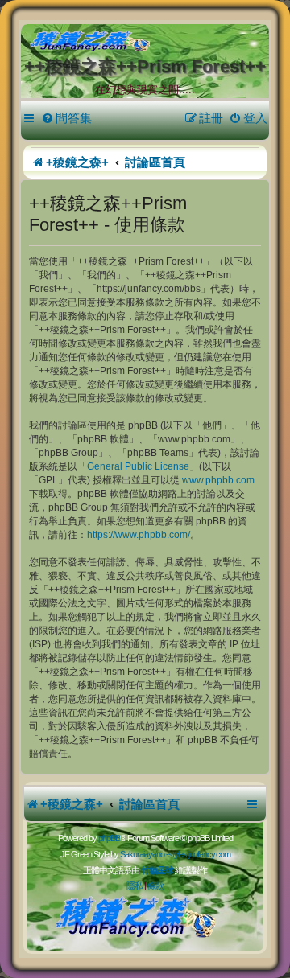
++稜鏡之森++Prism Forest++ (145, 66)
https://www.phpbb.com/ (138, 534)
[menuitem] (66, 118)
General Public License (138, 466)
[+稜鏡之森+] (148, 42)
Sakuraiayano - (144, 854)
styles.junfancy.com (199, 854)
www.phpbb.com (218, 480)
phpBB (109, 838)
